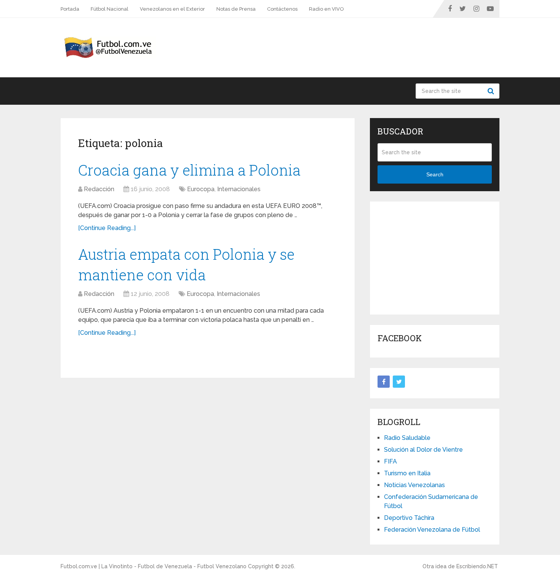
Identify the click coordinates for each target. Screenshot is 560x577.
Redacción (99, 189)
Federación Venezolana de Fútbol (432, 529)
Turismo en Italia (407, 473)
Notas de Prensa (236, 9)
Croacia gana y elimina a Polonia (189, 169)
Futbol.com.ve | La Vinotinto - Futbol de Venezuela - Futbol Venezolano (153, 566)
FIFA (390, 461)
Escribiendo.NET (477, 566)
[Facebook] (384, 382)
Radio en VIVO (326, 9)
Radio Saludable (407, 437)
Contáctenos (282, 9)
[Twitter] (399, 382)
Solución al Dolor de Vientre (423, 449)
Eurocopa (200, 189)
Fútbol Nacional (109, 9)
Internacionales (239, 189)
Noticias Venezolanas (414, 485)
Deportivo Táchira (409, 517)
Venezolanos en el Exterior (172, 9)
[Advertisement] (435, 256)
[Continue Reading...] (107, 228)
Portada (70, 9)
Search (491, 91)
